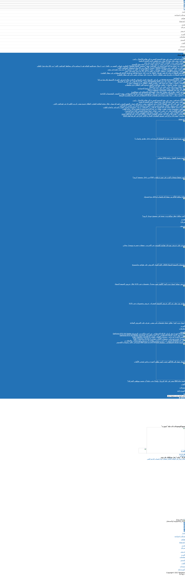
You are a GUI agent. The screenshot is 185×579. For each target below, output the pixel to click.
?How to (182, 21)
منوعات (182, 46)
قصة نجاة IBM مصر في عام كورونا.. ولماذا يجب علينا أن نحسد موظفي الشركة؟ (156, 381)
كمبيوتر (182, 40)
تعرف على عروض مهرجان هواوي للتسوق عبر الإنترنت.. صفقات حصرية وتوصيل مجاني (154, 245)
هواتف (183, 18)
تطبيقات (182, 37)
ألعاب (183, 43)
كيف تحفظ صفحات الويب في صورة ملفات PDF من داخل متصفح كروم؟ (159, 177)
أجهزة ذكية (181, 49)
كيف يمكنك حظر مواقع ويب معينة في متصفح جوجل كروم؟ (163, 216)
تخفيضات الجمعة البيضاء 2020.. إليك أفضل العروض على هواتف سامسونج (158, 265)
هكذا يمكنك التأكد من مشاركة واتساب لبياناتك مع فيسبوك (164, 197)
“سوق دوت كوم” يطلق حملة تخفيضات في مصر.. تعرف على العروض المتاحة (157, 323)
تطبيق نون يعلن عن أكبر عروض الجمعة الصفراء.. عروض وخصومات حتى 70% (157, 303)
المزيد (183, 34)
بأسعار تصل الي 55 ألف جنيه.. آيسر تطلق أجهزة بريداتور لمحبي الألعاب (159, 362)
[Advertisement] (127, 412)
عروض (183, 31)
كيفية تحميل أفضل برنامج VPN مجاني (171, 158)
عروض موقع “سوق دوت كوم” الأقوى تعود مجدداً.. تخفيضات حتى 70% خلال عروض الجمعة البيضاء (150, 284)
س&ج (183, 27)
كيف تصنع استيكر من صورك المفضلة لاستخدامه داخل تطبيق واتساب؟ (160, 139)
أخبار (183, 12)
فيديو (183, 25)
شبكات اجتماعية (180, 15)
